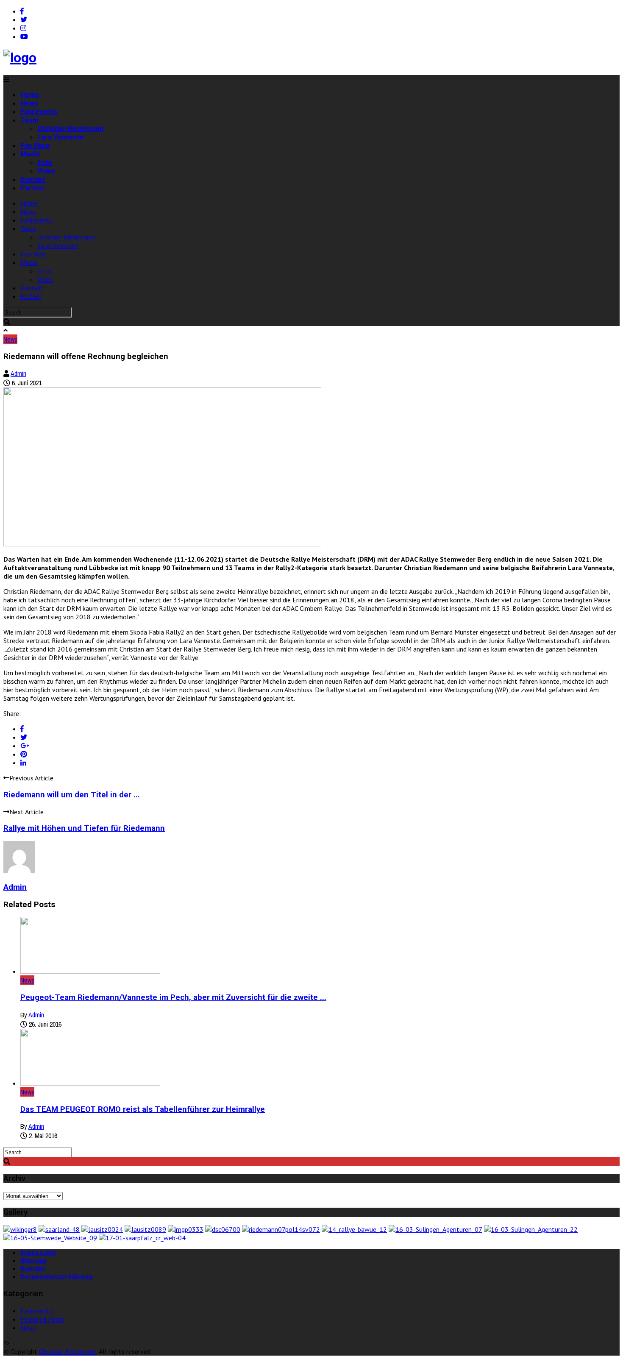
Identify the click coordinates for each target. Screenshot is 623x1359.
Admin (18, 373)
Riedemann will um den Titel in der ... (71, 794)
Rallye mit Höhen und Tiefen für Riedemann (84, 828)
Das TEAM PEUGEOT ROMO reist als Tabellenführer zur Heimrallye (142, 1109)
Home (29, 95)
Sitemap (33, 1261)
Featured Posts (42, 1319)
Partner (32, 188)
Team (29, 120)
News (29, 103)
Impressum (38, 1253)
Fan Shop (35, 146)
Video (46, 171)
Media (30, 154)
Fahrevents (38, 112)
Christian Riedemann (70, 129)
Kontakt (32, 179)
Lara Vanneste (60, 137)
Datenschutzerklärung (56, 1277)
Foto (44, 163)
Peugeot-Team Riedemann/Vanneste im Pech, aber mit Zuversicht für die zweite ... (173, 997)
